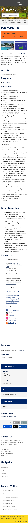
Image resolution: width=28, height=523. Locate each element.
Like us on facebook (8, 490)
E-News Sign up (12, 323)
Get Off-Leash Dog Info (12, 299)
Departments (10, 20)
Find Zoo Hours (10, 297)
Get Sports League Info (12, 301)
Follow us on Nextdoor (9, 506)
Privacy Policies (5, 516)
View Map (21, 350)
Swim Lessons (6, 82)
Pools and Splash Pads (9, 22)
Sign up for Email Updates (10, 509)
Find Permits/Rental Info (12, 295)
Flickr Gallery (12, 318)
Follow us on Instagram (9, 500)
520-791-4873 (14, 263)
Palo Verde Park (21, 53)
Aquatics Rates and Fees (9, 416)
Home (2, 20)
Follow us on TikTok (9, 503)
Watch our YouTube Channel (10, 497)
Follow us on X (7, 494)
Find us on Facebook (13, 310)
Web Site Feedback (16, 518)
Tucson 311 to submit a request (9, 444)
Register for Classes (11, 303)
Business (3, 473)
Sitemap (3, 518)
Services (3, 479)
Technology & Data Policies (16, 516)
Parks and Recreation (20, 20)
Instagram (11, 315)
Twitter (10, 312)
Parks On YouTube (13, 320)
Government (4, 467)
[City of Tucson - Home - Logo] (8, 9)
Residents (3, 470)
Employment (9, 518)
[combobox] (21, 3)
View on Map (4, 455)
